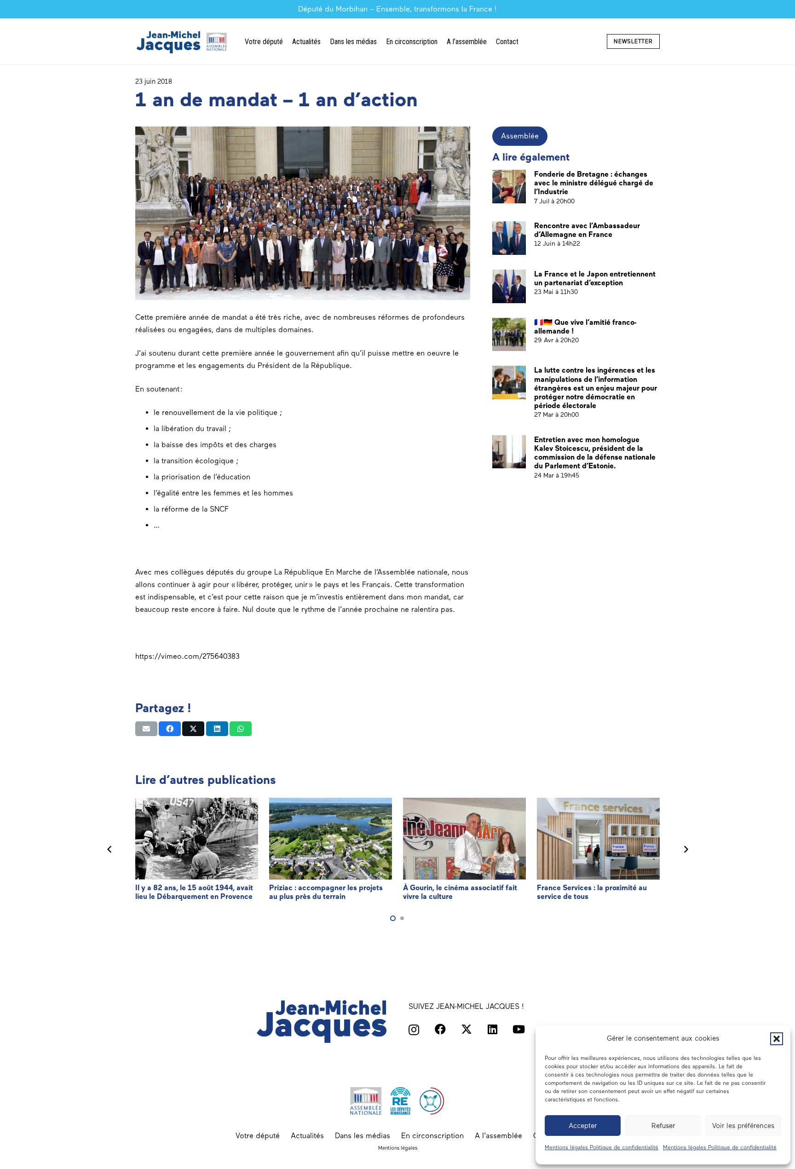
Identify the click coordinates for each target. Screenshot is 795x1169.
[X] (466, 1029)
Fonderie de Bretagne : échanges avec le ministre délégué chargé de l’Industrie (593, 183)
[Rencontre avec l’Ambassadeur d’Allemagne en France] (509, 238)
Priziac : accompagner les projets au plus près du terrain (326, 892)
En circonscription (432, 1135)
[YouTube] (519, 1029)
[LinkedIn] (492, 1029)
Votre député (258, 1135)
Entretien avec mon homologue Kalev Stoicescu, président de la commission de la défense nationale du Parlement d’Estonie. (595, 453)
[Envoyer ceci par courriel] (146, 728)
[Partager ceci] (170, 728)
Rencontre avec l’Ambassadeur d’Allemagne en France (587, 230)
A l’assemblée (498, 1135)
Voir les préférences (743, 1126)
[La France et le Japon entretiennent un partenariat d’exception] (509, 286)
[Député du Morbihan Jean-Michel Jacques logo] (182, 41)
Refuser (663, 1126)
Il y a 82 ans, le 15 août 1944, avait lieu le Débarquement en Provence (194, 892)
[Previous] (109, 849)
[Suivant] (685, 849)
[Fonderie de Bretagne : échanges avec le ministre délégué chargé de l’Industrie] (509, 186)
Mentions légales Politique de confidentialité (601, 1147)
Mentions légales (397, 1148)
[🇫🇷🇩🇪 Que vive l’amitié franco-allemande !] (509, 334)
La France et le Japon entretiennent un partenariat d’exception (595, 278)
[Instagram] (414, 1030)
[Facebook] (440, 1029)
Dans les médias (362, 1135)
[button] (776, 1038)
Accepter (583, 1126)
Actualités (307, 1135)
